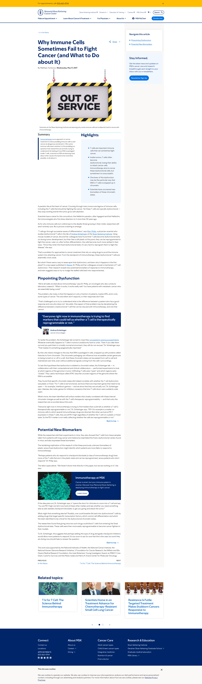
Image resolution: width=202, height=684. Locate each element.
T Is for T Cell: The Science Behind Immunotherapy (100, 563)
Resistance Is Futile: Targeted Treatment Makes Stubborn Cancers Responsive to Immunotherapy (143, 606)
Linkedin (50, 658)
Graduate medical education (139, 652)
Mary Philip (91, 231)
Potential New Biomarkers (141, 44)
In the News (44, 32)
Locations (42, 648)
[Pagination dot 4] (102, 624)
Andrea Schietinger (79, 234)
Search (157, 12)
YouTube (47, 658)
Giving (71, 652)
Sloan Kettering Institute (102, 234)
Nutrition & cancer (105, 655)
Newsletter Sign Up (139, 78)
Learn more (82, 493)
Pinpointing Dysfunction (141, 40)
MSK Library (133, 655)
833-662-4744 (63, 3)
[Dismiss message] (163, 3)
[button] (104, 12)
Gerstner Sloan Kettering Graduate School (145, 648)
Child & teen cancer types (108, 648)
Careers (71, 648)
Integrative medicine (106, 652)
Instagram (39, 658)
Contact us (42, 645)
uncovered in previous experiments (104, 340)
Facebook (42, 658)
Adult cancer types (105, 645)
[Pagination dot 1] (99, 624)
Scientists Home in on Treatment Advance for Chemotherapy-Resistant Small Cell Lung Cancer (101, 604)
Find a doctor (103, 659)
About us (71, 645)
